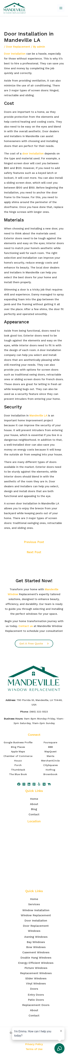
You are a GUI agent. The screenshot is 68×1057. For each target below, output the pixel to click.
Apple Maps (18, 751)
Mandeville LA (38, 415)
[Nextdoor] (49, 784)
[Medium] (44, 784)
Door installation (14, 53)
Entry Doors (36, 994)
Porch (18, 765)
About (34, 804)
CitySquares (50, 765)
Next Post (34, 552)
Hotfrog (50, 769)
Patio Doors (36, 999)
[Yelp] (39, 784)
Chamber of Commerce (17, 756)
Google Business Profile (18, 742)
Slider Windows (35, 978)
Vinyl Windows (36, 983)
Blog (34, 809)
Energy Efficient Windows (35, 962)
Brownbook (50, 774)
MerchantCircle (50, 760)
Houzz (18, 760)
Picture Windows (35, 968)
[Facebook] (18, 784)
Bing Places (18, 747)
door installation (33, 153)
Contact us (25, 626)
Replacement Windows (36, 973)
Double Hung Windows (35, 957)
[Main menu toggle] (61, 8)
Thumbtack (18, 769)
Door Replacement (18, 46)
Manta (50, 756)
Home (34, 798)
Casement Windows (35, 952)
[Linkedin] (29, 784)
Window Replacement (36, 915)
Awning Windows (35, 936)
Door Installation (35, 920)
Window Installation (35, 910)
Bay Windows (36, 942)
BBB (50, 747)
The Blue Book (18, 774)
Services (34, 904)
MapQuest (50, 751)
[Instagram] (23, 784)
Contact (34, 814)
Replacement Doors (35, 1005)
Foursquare (50, 742)
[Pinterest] (34, 784)
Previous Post (34, 542)
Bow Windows (36, 947)
